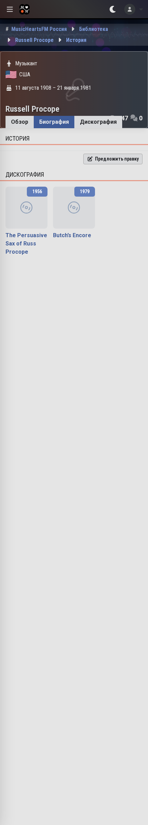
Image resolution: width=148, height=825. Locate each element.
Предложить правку (117, 159)
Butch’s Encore (72, 235)
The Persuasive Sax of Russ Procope (26, 243)
